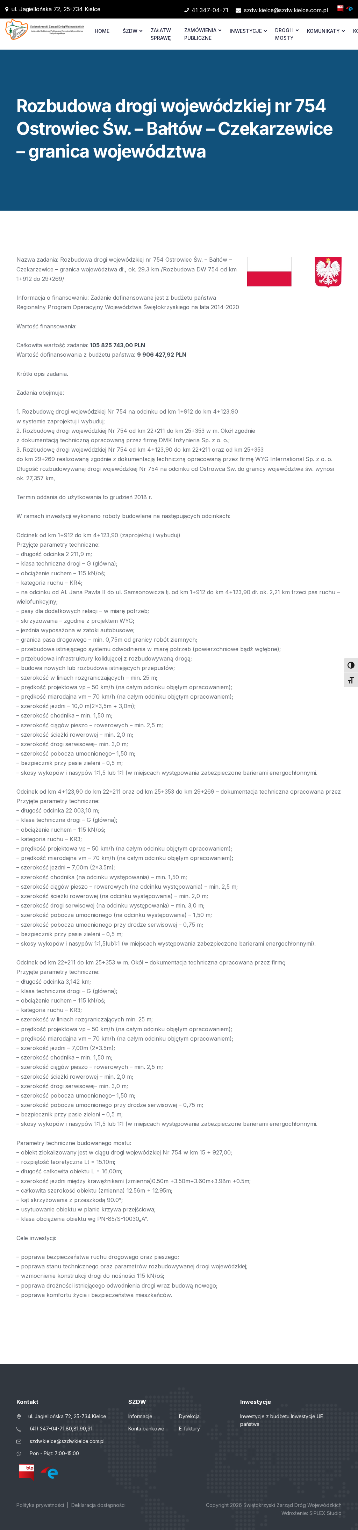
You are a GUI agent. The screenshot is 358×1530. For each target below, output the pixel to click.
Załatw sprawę (161, 34)
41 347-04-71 (210, 10)
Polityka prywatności (40, 1505)
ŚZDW (130, 31)
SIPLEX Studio (325, 1513)
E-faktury (189, 1428)
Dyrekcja (189, 1416)
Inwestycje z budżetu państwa (264, 1420)
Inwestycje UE (307, 1416)
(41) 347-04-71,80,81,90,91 (61, 1428)
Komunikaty (323, 31)
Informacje (140, 1416)
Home (102, 31)
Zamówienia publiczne (200, 34)
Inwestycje (246, 31)
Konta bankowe (146, 1428)
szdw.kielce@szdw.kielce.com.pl (286, 10)
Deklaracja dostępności (98, 1505)
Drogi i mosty (284, 34)
